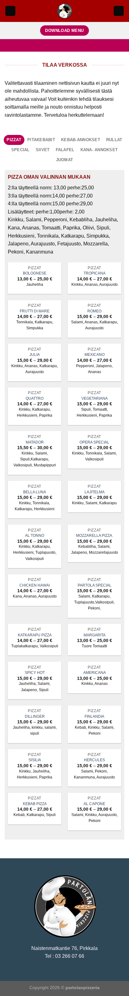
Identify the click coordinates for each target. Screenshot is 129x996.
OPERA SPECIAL (94, 442)
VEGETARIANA (94, 398)
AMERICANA (94, 672)
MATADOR (35, 442)
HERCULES (94, 760)
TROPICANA (95, 273)
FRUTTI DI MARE (34, 311)
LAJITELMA (95, 492)
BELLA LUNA (34, 492)
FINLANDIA (94, 716)
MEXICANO (95, 354)
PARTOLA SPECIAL (94, 585)
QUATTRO (35, 398)
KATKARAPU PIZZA (35, 635)
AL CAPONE (94, 804)
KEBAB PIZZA (35, 804)
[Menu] (10, 11)
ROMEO (94, 311)
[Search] (119, 11)
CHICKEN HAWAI (34, 585)
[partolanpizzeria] (64, 11)
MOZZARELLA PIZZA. (94, 535)
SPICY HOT (35, 672)
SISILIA (34, 760)
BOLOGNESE (34, 273)
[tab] (14, 140)
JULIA (34, 354)
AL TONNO (34, 535)
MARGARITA (95, 635)
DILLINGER (35, 716)
